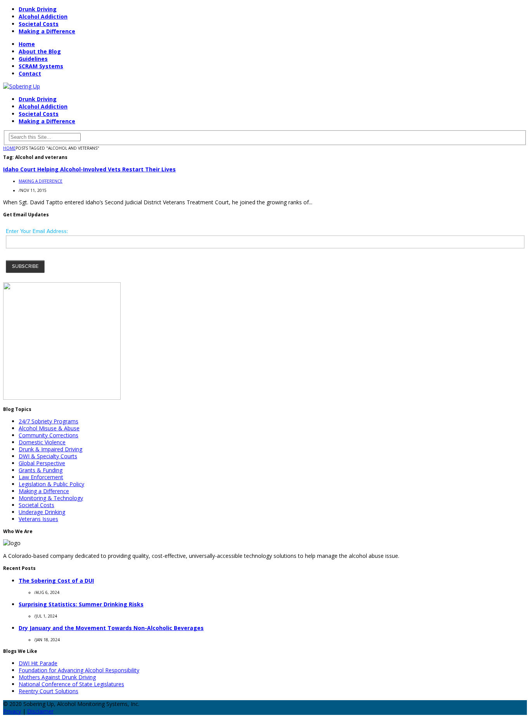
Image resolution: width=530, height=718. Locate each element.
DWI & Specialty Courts (48, 456)
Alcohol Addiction (43, 16)
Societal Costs (39, 24)
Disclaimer (40, 711)
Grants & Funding (40, 470)
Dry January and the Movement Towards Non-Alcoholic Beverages (111, 628)
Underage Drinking (42, 512)
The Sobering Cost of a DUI (56, 580)
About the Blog (40, 51)
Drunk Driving (38, 9)
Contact (30, 73)
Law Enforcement (41, 477)
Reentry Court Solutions (48, 691)
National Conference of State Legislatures (71, 684)
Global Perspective (42, 463)
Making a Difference (47, 31)
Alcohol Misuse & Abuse (49, 428)
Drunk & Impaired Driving (50, 449)
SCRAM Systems (41, 66)
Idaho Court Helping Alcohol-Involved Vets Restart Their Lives (89, 169)
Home (27, 44)
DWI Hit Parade (38, 663)
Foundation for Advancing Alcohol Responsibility (79, 670)
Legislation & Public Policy (51, 484)
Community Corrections (48, 435)
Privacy (12, 711)
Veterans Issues (38, 519)
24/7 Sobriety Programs (48, 421)
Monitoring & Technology (51, 498)
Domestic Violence (42, 442)
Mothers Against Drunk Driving (57, 677)
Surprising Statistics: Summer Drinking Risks (81, 604)
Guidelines (33, 58)
